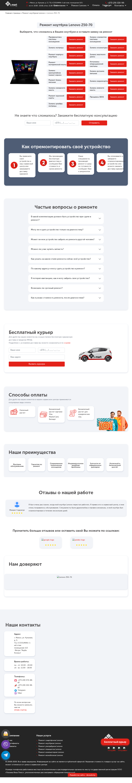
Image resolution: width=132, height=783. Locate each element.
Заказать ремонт (76, 39)
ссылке (67, 343)
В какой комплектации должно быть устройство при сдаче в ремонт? (61, 218)
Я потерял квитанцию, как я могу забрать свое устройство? (60, 278)
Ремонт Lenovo (78, 6)
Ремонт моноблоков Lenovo (50, 755)
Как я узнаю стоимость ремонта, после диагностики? (57, 298)
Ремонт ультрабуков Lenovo (50, 746)
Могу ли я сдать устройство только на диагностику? (57, 230)
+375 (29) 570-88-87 (25, 681)
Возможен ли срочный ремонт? (47, 288)
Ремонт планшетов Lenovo (49, 749)
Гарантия (106, 5)
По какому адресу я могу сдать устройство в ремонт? (58, 269)
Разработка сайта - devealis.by (82, 775)
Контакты (119, 6)
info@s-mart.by (20, 710)
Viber (20, 693)
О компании (59, 6)
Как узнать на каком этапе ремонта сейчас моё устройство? (61, 259)
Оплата (95, 5)
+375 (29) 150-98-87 (25, 686)
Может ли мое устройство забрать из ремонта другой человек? (62, 240)
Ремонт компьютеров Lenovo (51, 752)
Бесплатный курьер (115, 742)
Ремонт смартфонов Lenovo (50, 740)
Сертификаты (13, 743)
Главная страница (12, 13)
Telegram (22, 690)
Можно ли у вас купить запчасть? (47, 249)
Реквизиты (11, 746)
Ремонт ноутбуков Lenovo (33, 13)
